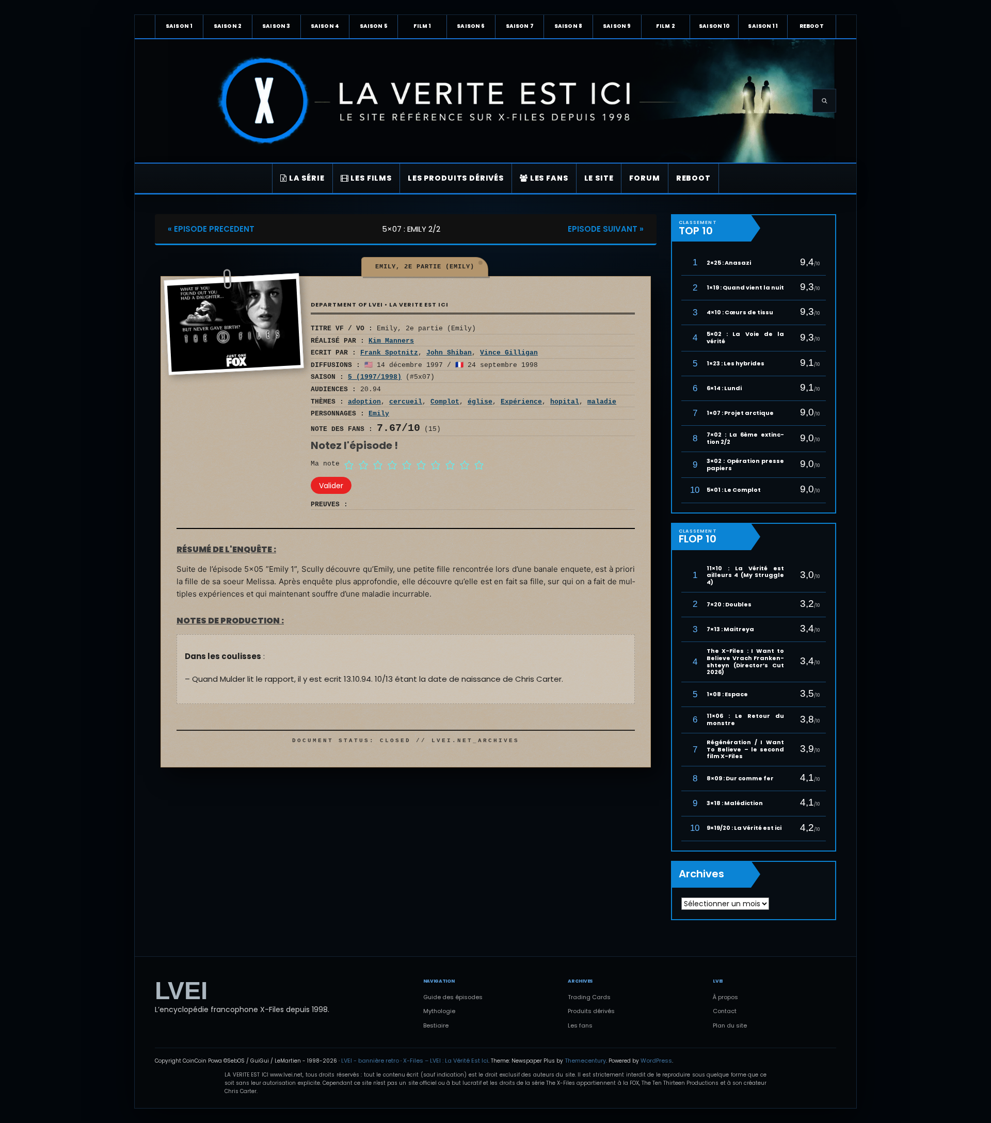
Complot (444, 402)
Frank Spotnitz (389, 353)
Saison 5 (374, 26)
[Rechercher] (824, 101)
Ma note (325, 464)
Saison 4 (325, 26)
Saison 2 (228, 26)
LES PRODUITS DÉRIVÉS (456, 178)
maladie (601, 402)
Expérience (521, 402)
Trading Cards (589, 997)
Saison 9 (617, 26)
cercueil (405, 402)
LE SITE (599, 178)
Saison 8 (568, 26)
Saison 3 (276, 26)
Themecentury (585, 1060)
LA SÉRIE (306, 178)
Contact (725, 1011)
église (480, 402)
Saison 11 (762, 26)
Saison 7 (520, 26)
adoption (364, 402)
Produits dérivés (591, 1011)
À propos (725, 997)
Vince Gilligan (509, 353)
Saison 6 (471, 26)
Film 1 (422, 26)
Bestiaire (436, 1025)
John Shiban (449, 353)
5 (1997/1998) (375, 377)
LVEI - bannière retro (370, 1060)
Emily (379, 414)
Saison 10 (714, 26)
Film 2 (665, 26)
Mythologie (439, 1011)
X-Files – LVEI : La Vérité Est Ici (445, 1060)
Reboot (812, 26)
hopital (564, 402)
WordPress (656, 1060)
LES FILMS (370, 178)
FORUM (644, 178)
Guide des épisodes (453, 997)
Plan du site (730, 1025)
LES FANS (548, 178)
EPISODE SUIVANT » (606, 228)
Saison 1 (179, 26)
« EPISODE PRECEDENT (211, 228)
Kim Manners (391, 341)
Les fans (580, 1025)
